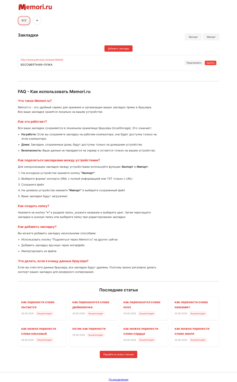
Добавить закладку (118, 48)
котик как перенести (89, 328)
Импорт (211, 37)
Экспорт (193, 37)
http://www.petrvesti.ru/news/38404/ (42, 59)
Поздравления (118, 379)
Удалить (210, 63)
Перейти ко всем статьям (118, 354)
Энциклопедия (44, 313)
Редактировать (194, 63)
